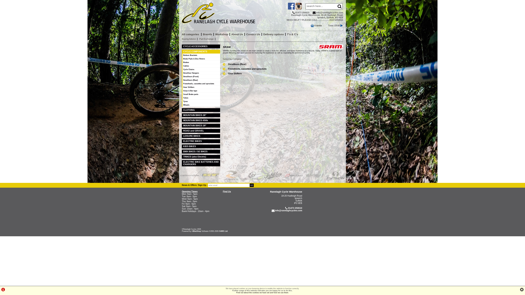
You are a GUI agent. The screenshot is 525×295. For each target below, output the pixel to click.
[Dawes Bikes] (231, 175)
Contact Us (253, 34)
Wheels (186, 105)
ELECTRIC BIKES (192, 141)
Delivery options (273, 34)
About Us (237, 34)
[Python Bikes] (335, 175)
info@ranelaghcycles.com (329, 12)
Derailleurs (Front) (191, 77)
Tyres (185, 101)
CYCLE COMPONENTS (195, 51)
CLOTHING (189, 110)
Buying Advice (189, 39)
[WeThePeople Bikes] (315, 175)
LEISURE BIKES (191, 136)
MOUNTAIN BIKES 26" (194, 115)
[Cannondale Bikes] (189, 175)
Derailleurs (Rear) (237, 64)
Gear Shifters (235, 73)
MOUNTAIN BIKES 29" (194, 125)
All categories (191, 34)
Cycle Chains (188, 69)
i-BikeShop (196, 231)
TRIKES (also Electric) (194, 157)
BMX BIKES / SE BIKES (195, 151)
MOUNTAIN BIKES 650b (195, 120)
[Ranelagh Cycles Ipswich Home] (221, 25)
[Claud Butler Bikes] (252, 175)
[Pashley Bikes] (273, 175)
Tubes (185, 98)
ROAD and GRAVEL (193, 131)
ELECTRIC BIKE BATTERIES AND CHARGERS (201, 163)
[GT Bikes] (210, 175)
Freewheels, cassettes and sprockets (247, 69)
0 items (318, 25)
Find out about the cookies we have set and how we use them (262, 293)
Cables (186, 66)
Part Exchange (206, 39)
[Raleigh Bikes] (294, 175)
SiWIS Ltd (223, 231)
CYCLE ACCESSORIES (195, 46)
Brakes (186, 62)
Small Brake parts (190, 94)
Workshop (221, 34)
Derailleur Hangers (191, 73)
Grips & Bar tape (190, 91)
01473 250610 (302, 12)
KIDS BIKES (189, 146)
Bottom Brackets (190, 55)
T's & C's (292, 34)
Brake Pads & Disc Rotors (194, 59)
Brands (207, 34)
